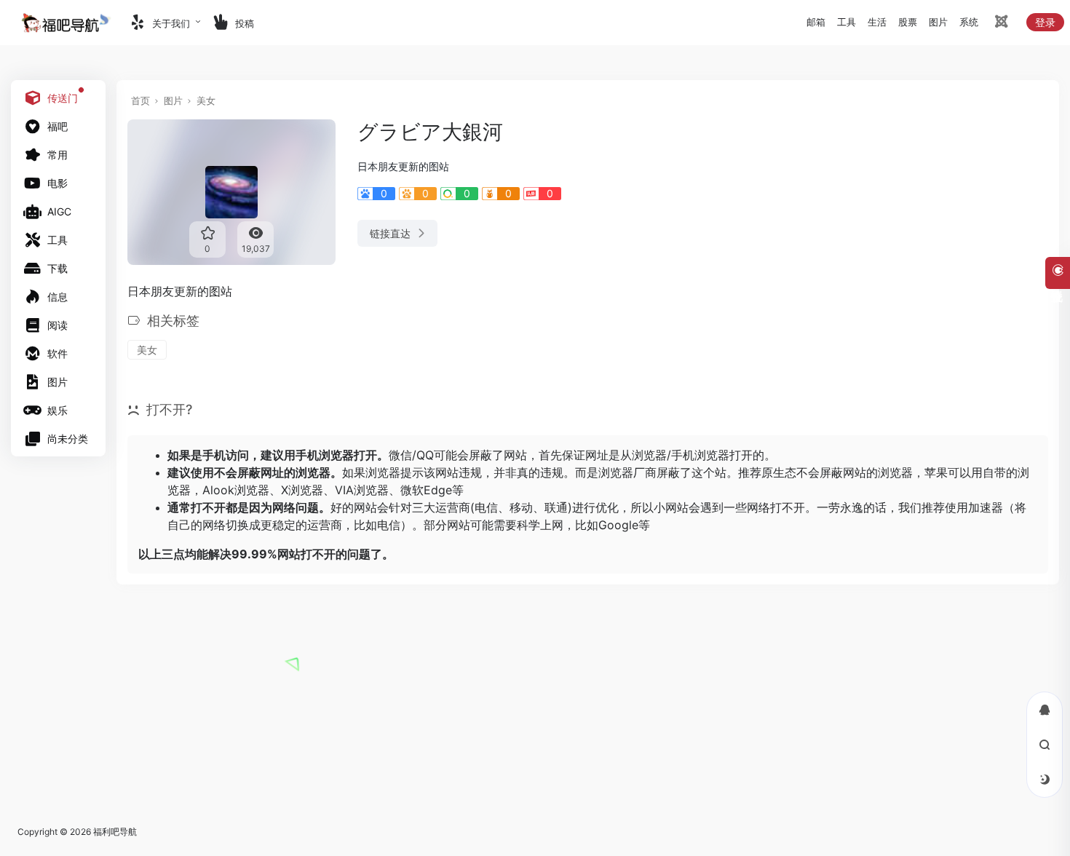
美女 (206, 100)
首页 (140, 100)
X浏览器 (302, 490)
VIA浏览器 (362, 490)
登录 (1045, 22)
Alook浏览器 (235, 490)
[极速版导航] (1000, 23)
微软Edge (426, 490)
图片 (173, 100)
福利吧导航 (115, 831)
